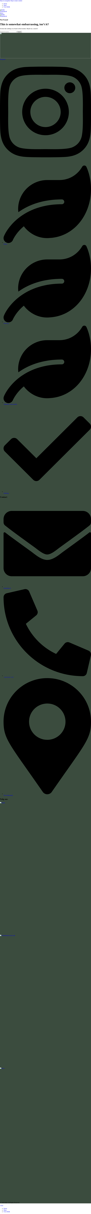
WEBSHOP (3, 11)
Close (1, 1205)
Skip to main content (16, 1)
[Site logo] (2, 10)
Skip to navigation (5, 1)
